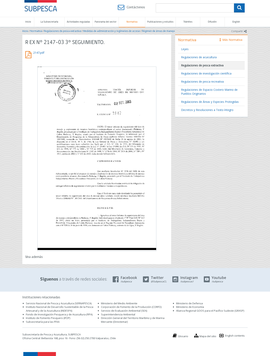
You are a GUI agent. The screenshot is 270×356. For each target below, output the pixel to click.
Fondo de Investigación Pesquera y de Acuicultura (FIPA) (59, 314)
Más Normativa (231, 40)
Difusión (212, 22)
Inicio (28, 22)
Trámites (187, 22)
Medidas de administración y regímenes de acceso (111, 31)
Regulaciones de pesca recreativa (202, 81)
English (236, 22)
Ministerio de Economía (190, 307)
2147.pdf (38, 52)
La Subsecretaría (49, 22)
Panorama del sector (105, 22)
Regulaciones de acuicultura (199, 57)
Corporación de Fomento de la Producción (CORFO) (131, 307)
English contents (235, 335)
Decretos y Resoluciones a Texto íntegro (207, 110)
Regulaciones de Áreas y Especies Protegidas (210, 102)
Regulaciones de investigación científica (206, 73)
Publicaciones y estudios (160, 22)
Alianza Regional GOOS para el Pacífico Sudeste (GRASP (210, 310)
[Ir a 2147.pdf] (96, 158)
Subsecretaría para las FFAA (42, 322)
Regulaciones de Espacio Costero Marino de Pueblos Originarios (209, 91)
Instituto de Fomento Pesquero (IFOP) (48, 318)
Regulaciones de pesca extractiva (62, 31)
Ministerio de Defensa (189, 303)
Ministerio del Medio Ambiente (119, 303)
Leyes (185, 49)
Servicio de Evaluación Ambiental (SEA (123, 310)
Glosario (183, 336)
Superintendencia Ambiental (118, 314)
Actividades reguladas (78, 22)
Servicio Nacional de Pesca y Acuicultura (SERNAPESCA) (59, 303)
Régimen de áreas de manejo (158, 31)
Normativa (132, 22)
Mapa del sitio (207, 336)
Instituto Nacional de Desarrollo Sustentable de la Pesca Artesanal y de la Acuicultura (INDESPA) (59, 308)
